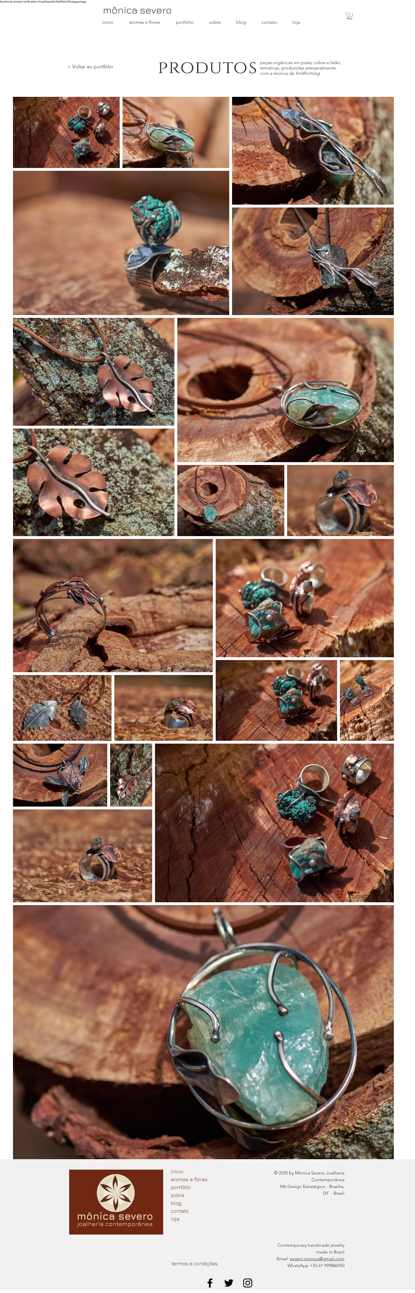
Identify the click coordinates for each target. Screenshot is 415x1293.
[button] (349, 16)
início (177, 1171)
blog (176, 1203)
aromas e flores (189, 1179)
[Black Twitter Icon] (229, 1283)
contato (180, 1211)
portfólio (181, 1187)
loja (175, 1219)
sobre (177, 1195)
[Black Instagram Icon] (248, 1283)
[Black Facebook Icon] (210, 1283)
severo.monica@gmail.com (317, 1258)
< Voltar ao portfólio (90, 67)
